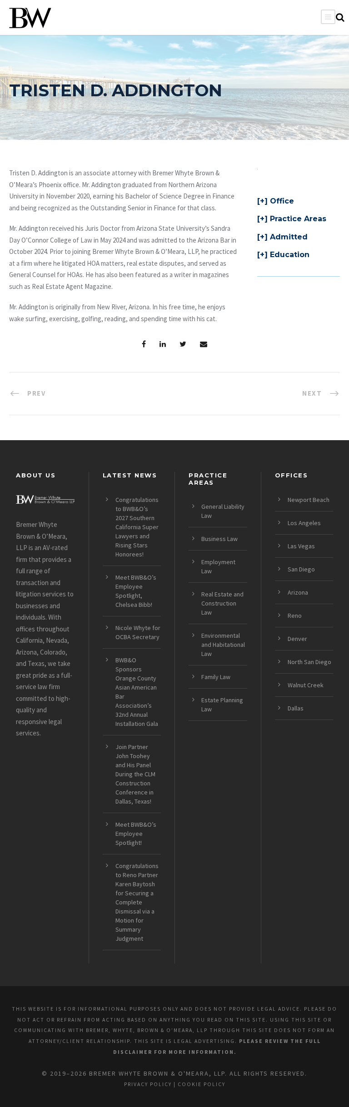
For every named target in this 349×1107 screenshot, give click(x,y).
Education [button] (289, 254)
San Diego (301, 569)
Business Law (219, 539)
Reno (295, 615)
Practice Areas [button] (298, 218)
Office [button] (282, 201)
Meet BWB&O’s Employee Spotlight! (135, 833)
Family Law (215, 677)
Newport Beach (308, 500)
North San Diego (309, 662)
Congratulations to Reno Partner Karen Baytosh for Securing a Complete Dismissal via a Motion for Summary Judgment (137, 902)
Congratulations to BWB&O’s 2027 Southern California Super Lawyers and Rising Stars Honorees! (137, 527)
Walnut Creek (306, 685)
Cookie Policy (201, 1084)
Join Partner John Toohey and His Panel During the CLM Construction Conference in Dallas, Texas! (135, 774)
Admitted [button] (289, 237)
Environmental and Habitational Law (223, 644)
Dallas (296, 708)
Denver (297, 639)
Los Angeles (304, 523)
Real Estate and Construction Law (222, 603)
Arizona (298, 592)
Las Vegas (301, 546)
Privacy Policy (148, 1084)
